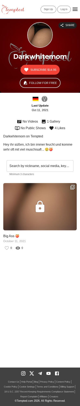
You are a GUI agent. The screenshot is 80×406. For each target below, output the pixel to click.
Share (70, 25)
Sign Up (48, 9)
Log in (64, 9)
